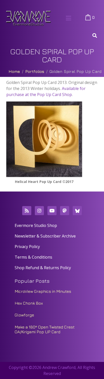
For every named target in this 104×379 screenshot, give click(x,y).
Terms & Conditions (33, 257)
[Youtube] (52, 210)
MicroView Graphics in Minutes (43, 291)
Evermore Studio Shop (36, 225)
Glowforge (24, 315)
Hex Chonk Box (29, 303)
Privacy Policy (27, 246)
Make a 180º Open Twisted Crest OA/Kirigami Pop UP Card (45, 329)
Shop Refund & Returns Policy (43, 267)
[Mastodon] (64, 210)
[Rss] (26, 210)
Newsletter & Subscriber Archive (45, 236)
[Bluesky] (77, 210)
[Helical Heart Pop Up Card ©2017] (44, 139)
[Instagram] (39, 210)
